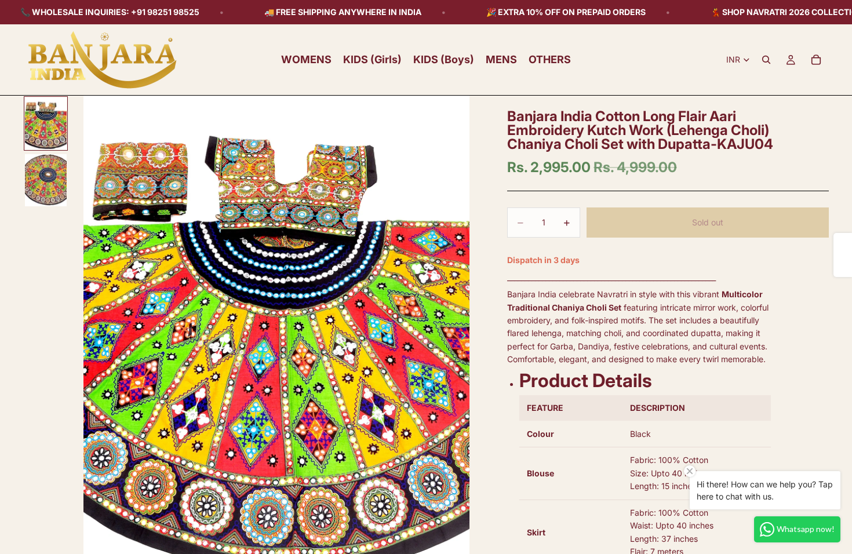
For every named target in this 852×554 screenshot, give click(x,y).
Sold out (707, 222)
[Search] (766, 59)
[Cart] (816, 59)
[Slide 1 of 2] (46, 123)
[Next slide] (466, 337)
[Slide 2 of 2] (46, 180)
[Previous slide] (86, 337)
